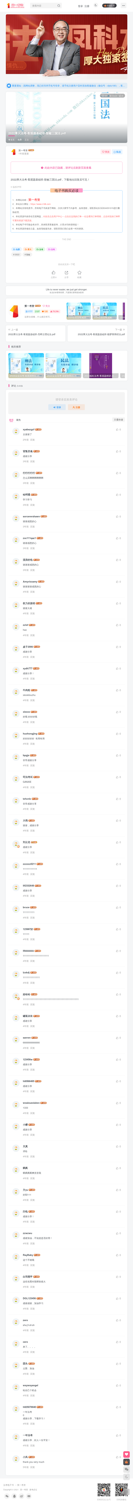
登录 (80, 6)
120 (46, 311)
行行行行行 (29, 473)
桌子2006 (28, 646)
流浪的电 (28, 559)
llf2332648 (28, 885)
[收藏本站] (126, 1454)
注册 (87, 6)
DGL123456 (29, 1298)
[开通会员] (126, 1462)
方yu (25, 1190)
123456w (28, 1059)
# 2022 (16, 254)
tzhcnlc (27, 798)
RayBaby (28, 1255)
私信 (118, 151)
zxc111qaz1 (29, 538)
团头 (25, 1363)
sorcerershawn (31, 516)
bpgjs (26, 755)
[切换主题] (126, 1477)
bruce (26, 907)
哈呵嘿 (26, 494)
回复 (32, 439)
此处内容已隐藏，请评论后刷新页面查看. (67, 167)
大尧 (25, 820)
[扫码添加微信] (126, 1469)
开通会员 (111, 5)
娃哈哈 (26, 994)
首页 (12, 139)
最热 (18, 419)
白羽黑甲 (28, 1276)
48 (106, 95)
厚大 (29, 249)
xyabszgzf (28, 429)
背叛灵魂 (28, 451)
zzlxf (25, 625)
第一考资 (23, 150)
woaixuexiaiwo (31, 1103)
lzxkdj (26, 972)
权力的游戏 (29, 603)
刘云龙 (26, 842)
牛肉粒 (26, 690)
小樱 (25, 1124)
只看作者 (118, 419)
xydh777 (27, 668)
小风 (25, 1457)
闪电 (25, 1211)
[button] (5, 46)
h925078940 (29, 1407)
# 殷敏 (27, 254)
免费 (20, 139)
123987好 (28, 929)
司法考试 (28, 777)
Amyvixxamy (30, 581)
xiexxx (26, 711)
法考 (41, 249)
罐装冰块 (28, 1016)
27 (38, 311)
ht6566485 (28, 1081)
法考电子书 (8, 1484)
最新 (11, 419)
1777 (30, 311)
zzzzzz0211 (29, 864)
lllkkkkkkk (28, 950)
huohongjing (30, 733)
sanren (27, 1037)
